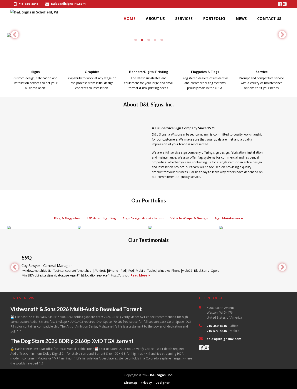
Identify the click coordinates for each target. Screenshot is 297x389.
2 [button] (142, 40)
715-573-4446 (217, 331)
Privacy (146, 382)
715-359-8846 (27, 4)
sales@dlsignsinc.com (68, 4)
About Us (155, 18)
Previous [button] (14, 35)
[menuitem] (129, 19)
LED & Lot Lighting (101, 218)
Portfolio (214, 18)
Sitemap (130, 382)
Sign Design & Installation (143, 218)
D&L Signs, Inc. (161, 375)
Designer (162, 382)
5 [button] (161, 40)
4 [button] (155, 40)
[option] (148, 35)
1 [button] (135, 40)
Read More (139, 275)
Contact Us (269, 18)
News (241, 18)
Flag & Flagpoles (67, 218)
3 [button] (148, 40)
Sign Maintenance (229, 218)
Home (129, 18)
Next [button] (282, 35)
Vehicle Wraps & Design (189, 218)
